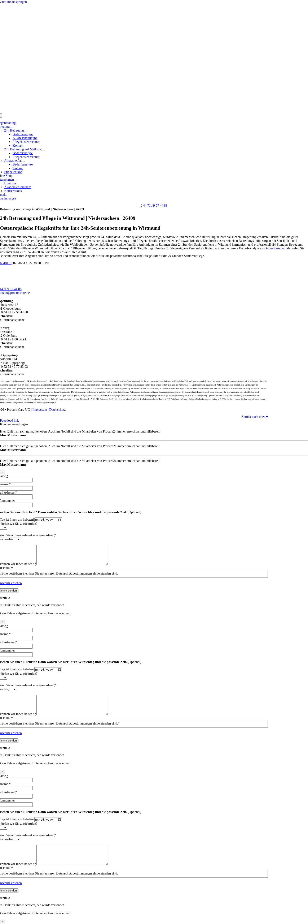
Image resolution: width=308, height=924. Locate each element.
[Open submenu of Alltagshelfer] (23, 161)
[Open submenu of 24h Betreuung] (25, 131)
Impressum (39, 409)
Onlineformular (274, 248)
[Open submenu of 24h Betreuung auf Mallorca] (43, 150)
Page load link (9, 420)
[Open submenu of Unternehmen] (15, 180)
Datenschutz (57, 409)
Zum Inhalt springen (13, 2)
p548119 (6, 263)
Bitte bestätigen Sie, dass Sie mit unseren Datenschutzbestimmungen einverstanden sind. (59, 573)
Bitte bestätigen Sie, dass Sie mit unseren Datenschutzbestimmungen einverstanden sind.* (60, 723)
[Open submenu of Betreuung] (11, 127)
